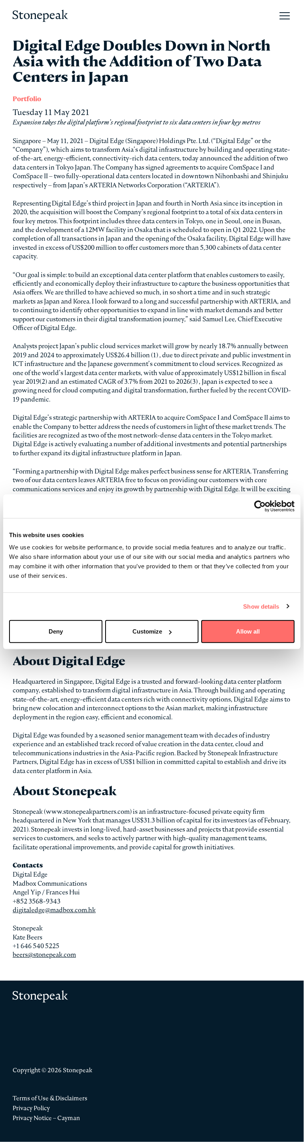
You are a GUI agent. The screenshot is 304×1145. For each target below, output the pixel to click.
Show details (261, 606)
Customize (147, 631)
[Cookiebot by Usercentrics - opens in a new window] (260, 506)
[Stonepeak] (40, 15)
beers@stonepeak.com (44, 954)
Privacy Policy (31, 1108)
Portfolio (27, 99)
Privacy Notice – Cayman (46, 1118)
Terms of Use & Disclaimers (50, 1098)
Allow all (248, 631)
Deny (56, 631)
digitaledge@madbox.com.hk (54, 910)
